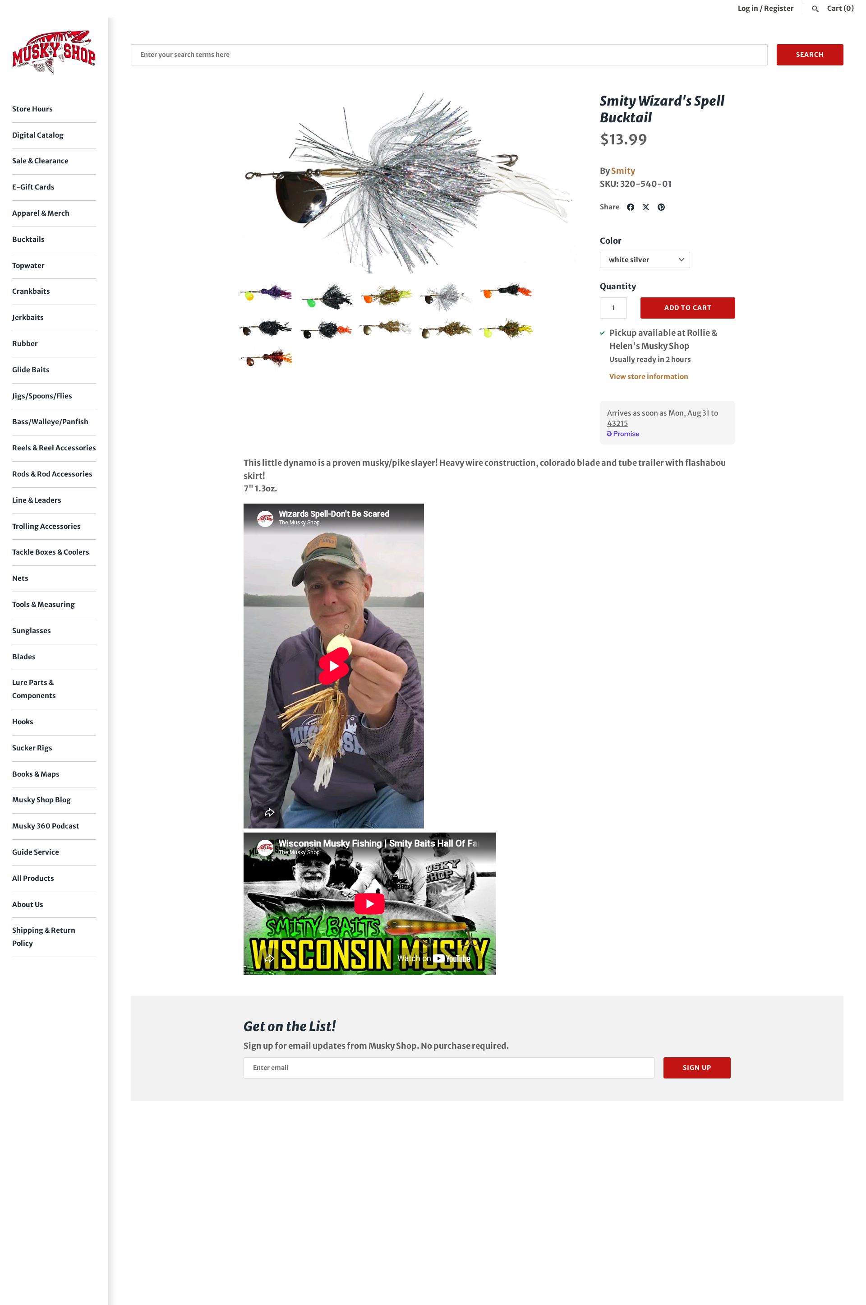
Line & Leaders (36, 500)
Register (779, 8)
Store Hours (32, 109)
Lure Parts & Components (34, 689)
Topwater (28, 265)
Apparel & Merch (40, 213)
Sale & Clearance (40, 161)
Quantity (618, 286)
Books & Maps (36, 774)
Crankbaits (31, 291)
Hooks (22, 721)
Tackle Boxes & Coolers (50, 552)
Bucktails (28, 239)
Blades (24, 656)
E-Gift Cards (33, 187)
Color (611, 241)
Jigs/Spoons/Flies (42, 396)
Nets (20, 578)
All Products (33, 878)
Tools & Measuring (43, 604)
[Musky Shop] (54, 52)
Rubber (25, 343)
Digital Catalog (38, 135)
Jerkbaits (28, 317)
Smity (623, 171)
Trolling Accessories (46, 526)
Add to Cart (688, 308)
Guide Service (35, 852)
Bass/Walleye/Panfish (50, 421)
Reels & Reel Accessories (54, 448)
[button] (258, 183)
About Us (27, 904)
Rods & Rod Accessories (52, 474)
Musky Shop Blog (41, 800)
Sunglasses (31, 630)
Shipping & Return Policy (43, 937)
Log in (748, 8)
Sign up (697, 1068)
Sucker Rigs (32, 748)
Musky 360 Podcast (45, 826)
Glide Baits (31, 370)
